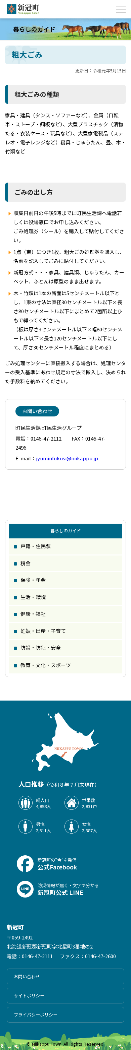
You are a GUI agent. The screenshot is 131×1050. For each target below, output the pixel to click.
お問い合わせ (27, 976)
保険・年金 (33, 579)
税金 (25, 563)
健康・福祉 (33, 613)
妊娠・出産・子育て (43, 630)
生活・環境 (33, 596)
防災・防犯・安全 (40, 647)
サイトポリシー (29, 995)
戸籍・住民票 (35, 545)
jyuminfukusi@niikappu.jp (67, 458)
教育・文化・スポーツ (45, 664)
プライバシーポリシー (35, 1014)
